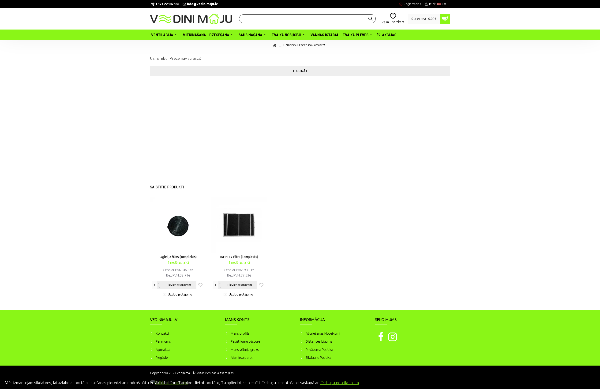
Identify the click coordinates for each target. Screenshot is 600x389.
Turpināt (300, 71)
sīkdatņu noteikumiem (339, 382)
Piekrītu (588, 382)
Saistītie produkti (167, 187)
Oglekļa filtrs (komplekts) (178, 257)
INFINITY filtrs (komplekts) (239, 257)
